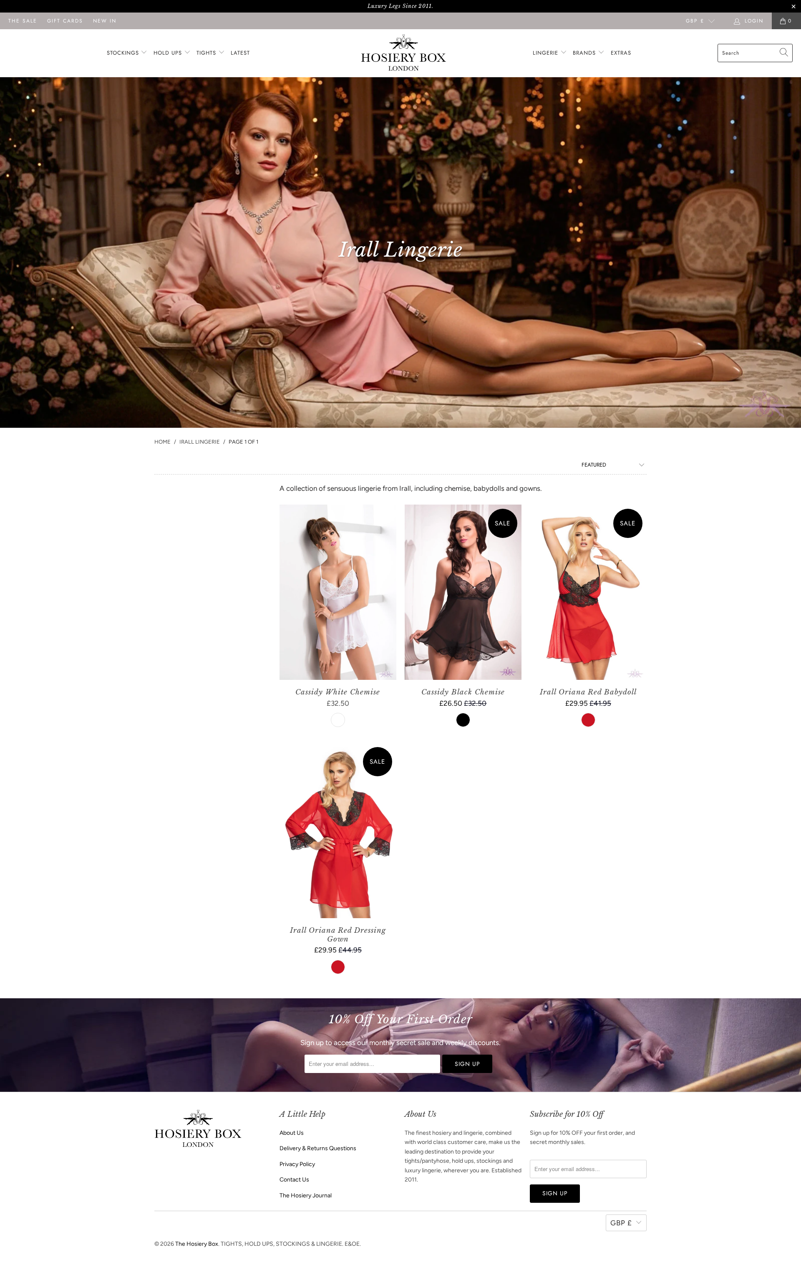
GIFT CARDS (65, 21)
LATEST (240, 53)
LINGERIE (546, 53)
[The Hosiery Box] (403, 53)
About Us (292, 1132)
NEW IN (104, 21)
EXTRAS (621, 53)
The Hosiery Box (196, 1243)
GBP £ (695, 21)
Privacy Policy (297, 1164)
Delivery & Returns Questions (318, 1148)
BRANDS (584, 53)
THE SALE (22, 21)
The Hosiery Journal (306, 1195)
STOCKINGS (124, 53)
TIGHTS (207, 53)
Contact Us (294, 1179)
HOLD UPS (169, 53)
